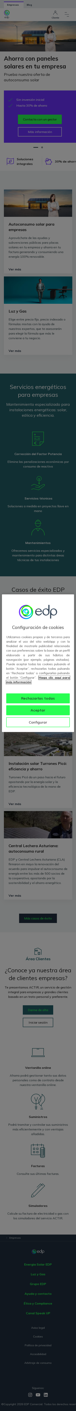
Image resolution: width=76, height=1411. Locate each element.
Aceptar (38, 710)
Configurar (38, 722)
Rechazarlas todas (38, 698)
